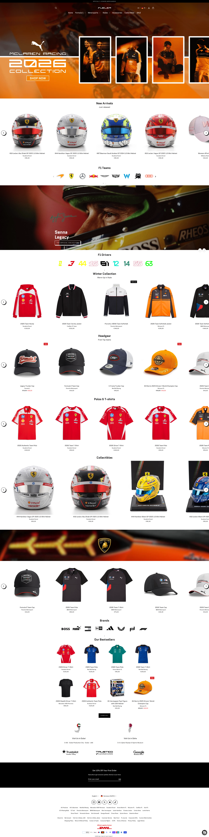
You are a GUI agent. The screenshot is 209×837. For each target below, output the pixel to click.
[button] (204, 832)
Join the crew (156, 827)
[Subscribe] (171, 820)
